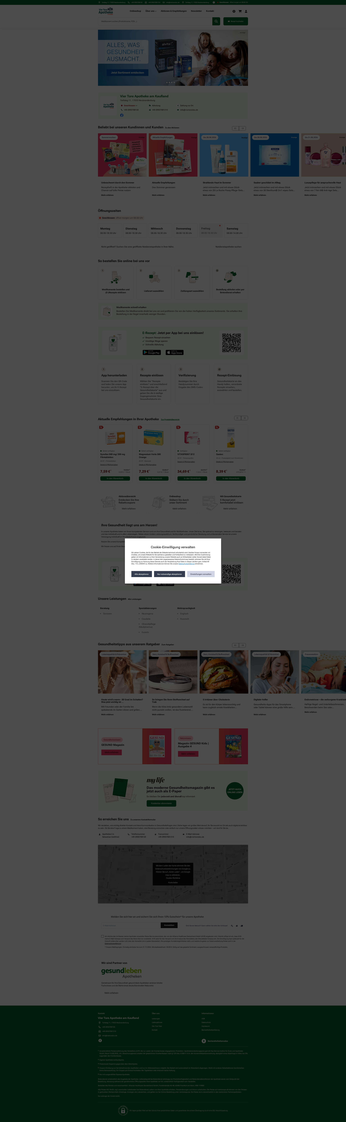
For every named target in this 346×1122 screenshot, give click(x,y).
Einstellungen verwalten (200, 574)
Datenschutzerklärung (186, 564)
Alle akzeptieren (142, 574)
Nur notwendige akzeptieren (169, 574)
